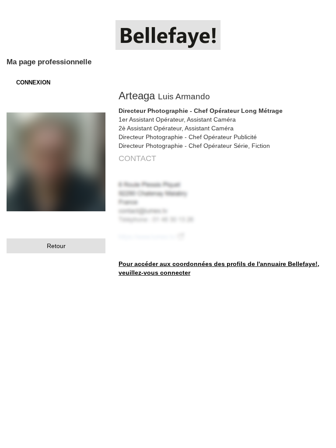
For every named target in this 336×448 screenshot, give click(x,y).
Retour (56, 245)
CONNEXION (33, 82)
